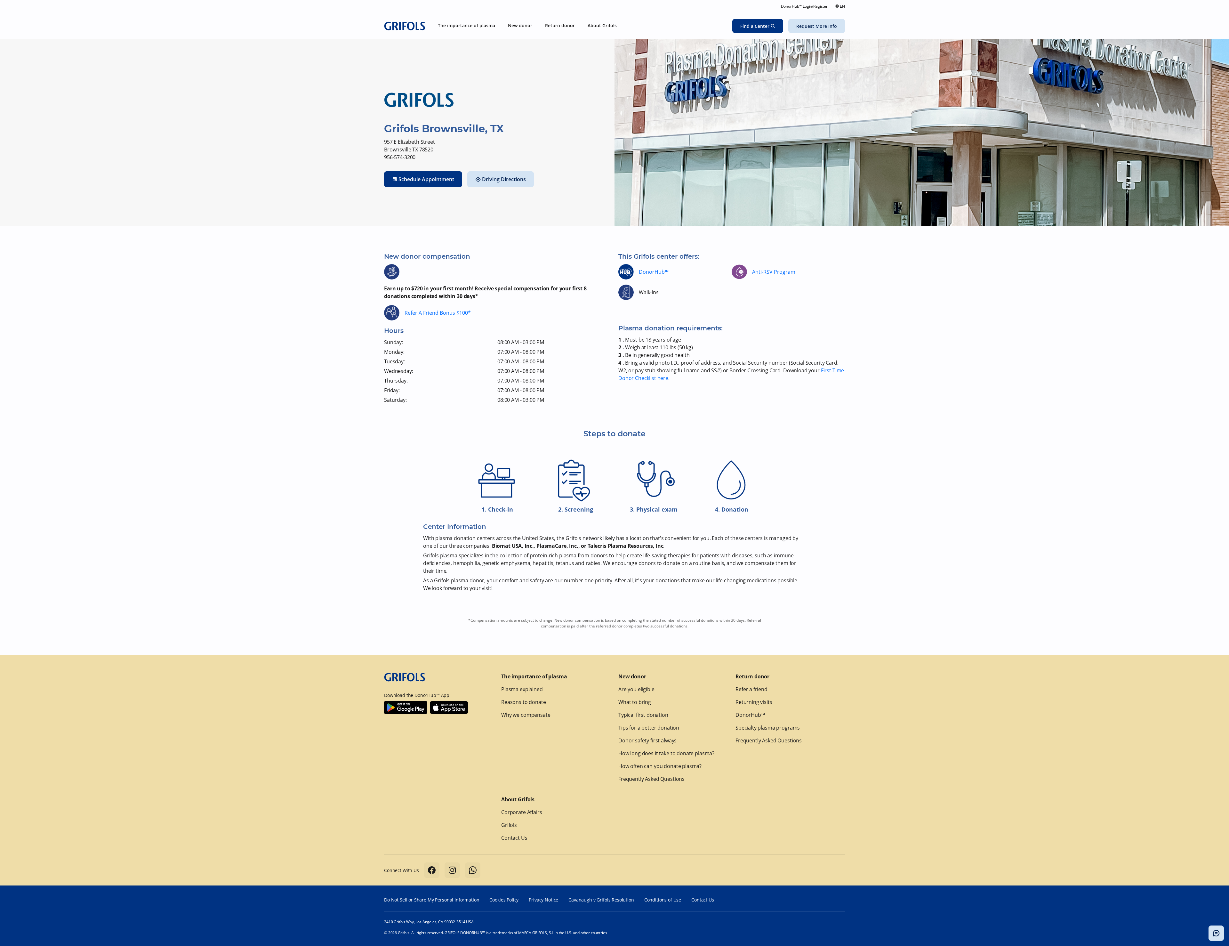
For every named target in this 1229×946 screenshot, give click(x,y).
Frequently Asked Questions (651, 778)
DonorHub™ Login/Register (804, 6)
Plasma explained (522, 689)
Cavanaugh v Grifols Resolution (601, 900)
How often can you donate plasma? (660, 766)
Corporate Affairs (521, 812)
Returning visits (753, 702)
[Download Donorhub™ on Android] (405, 707)
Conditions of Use (662, 900)
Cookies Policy (503, 900)
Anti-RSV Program (773, 271)
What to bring (634, 702)
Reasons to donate (523, 702)
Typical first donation (643, 714)
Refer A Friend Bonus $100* (438, 312)
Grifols (509, 825)
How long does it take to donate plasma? (666, 753)
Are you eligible (636, 689)
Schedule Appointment (426, 179)
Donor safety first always (647, 740)
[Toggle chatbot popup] (1216, 933)
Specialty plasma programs (767, 727)
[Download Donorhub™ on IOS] (449, 707)
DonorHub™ (654, 271)
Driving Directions (504, 179)
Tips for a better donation (648, 727)
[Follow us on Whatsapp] (472, 870)
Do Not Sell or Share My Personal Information (431, 900)
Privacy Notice (543, 900)
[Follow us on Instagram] (452, 870)
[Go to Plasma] (404, 25)
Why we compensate (525, 714)
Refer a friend (751, 689)
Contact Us (514, 837)
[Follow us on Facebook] (431, 870)
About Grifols (517, 799)
